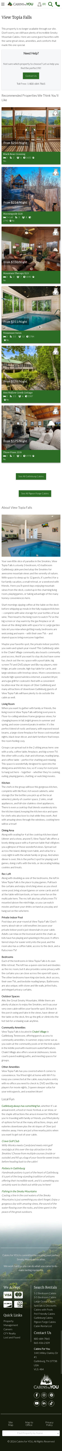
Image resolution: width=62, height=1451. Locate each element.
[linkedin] (44, 1403)
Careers (7, 1329)
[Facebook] (37, 1395)
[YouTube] (37, 1403)
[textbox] (31, 1433)
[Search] (50, 4)
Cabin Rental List (43, 1325)
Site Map (10, 1423)
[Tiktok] (51, 1403)
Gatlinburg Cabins (43, 1317)
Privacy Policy (49, 1423)
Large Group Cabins (44, 1301)
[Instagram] (44, 1395)
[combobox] (31, 1433)
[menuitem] (43, 4)
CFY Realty (9, 1333)
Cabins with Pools (43, 1309)
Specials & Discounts (45, 1305)
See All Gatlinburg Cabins (31, 476)
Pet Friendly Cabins (44, 1313)
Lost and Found (11, 1337)
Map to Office (29, 1423)
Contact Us (31, 75)
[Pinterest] (51, 1395)
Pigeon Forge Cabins (45, 1321)
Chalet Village (39, 1031)
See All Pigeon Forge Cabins (35, 493)
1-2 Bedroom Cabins (45, 1293)
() (44, 4)
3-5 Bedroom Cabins (45, 1297)
